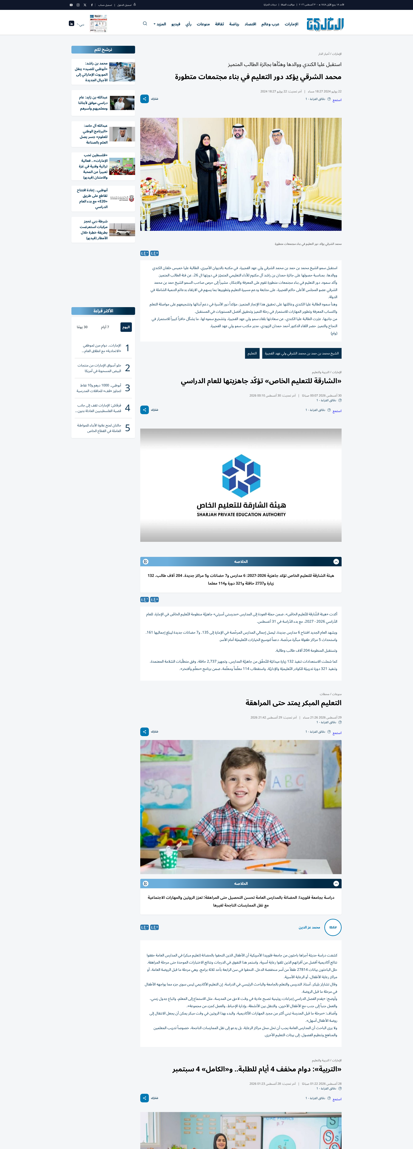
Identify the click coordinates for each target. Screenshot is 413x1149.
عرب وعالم (270, 24)
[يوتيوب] (71, 4)
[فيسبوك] (91, 4)
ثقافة (219, 24)
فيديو (175, 24)
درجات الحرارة (270, 4)
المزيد (161, 24)
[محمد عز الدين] (333, 927)
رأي (188, 24)
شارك (154, 99)
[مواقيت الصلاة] (71, 25)
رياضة (234, 24)
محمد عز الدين (309, 927)
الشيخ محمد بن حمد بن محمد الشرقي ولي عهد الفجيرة (302, 353)
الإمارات (291, 24)
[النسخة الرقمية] (98, 24)
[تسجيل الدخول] (135, 5)
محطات (324, 694)
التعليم (252, 353)
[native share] (144, 99)
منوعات (203, 24)
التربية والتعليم (320, 372)
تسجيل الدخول (124, 5)
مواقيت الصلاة (288, 4)
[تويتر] (84, 4)
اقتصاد (250, 24)
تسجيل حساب (105, 5)
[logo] (325, 24)
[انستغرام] (78, 4)
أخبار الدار (323, 54)
